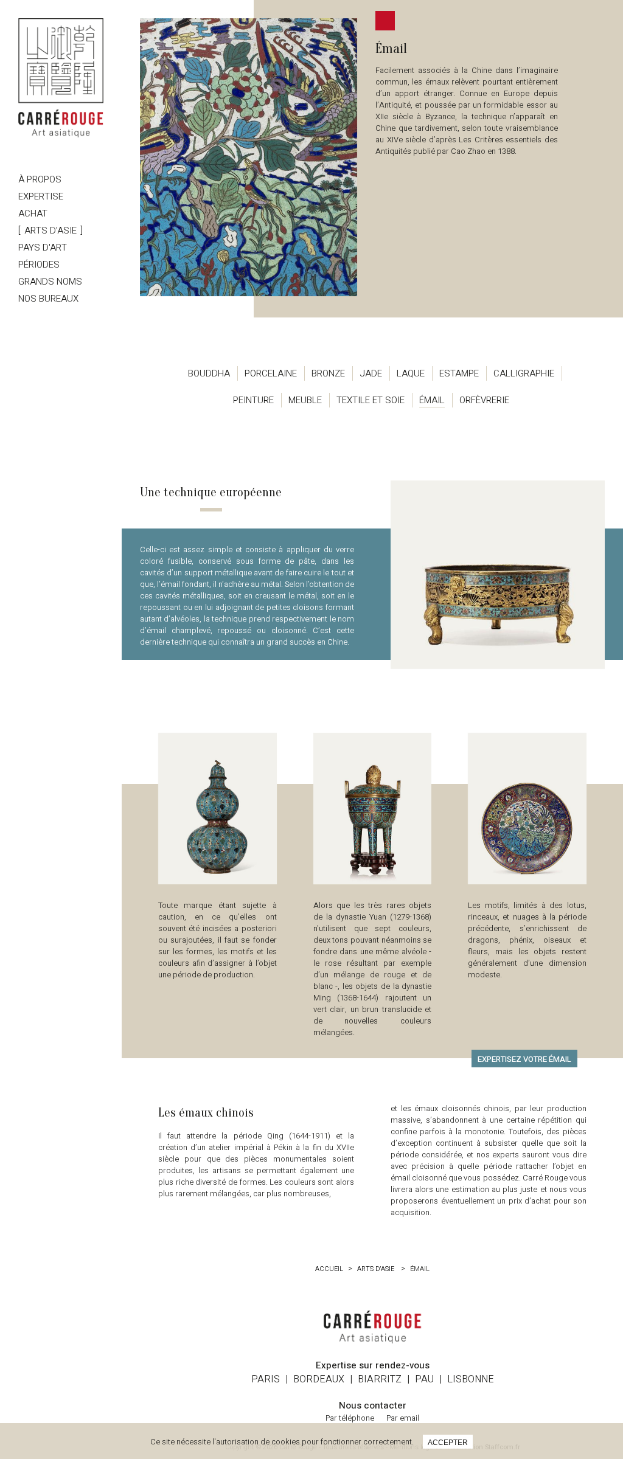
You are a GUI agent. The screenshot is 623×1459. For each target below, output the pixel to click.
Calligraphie (523, 373)
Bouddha (209, 373)
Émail (432, 400)
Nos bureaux (48, 298)
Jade (371, 373)
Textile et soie (370, 400)
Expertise (40, 196)
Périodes (39, 264)
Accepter (448, 1442)
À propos (39, 179)
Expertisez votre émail (524, 1059)
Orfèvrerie (484, 400)
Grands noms (50, 281)
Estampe (459, 373)
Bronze (328, 373)
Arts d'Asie (50, 230)
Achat (32, 213)
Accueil (329, 1269)
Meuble (305, 400)
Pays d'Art (42, 247)
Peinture (253, 400)
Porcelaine (271, 373)
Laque (411, 373)
